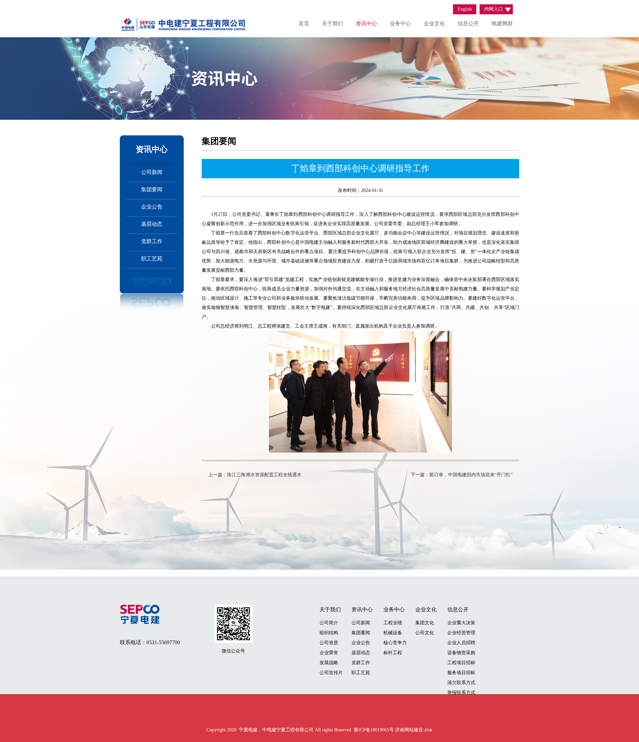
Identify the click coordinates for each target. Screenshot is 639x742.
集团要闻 (151, 189)
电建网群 (502, 23)
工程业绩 (392, 622)
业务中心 (400, 23)
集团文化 (424, 622)
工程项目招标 (461, 662)
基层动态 (151, 224)
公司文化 (424, 632)
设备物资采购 (461, 652)
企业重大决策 (461, 622)
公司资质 (329, 642)
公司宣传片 (331, 672)
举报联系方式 (461, 692)
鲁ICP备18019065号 (374, 729)
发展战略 (329, 662)
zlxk (428, 729)
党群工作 (151, 241)
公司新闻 (151, 172)
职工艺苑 (151, 258)
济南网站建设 (409, 729)
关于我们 (332, 23)
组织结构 (329, 632)
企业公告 (151, 207)
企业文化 (434, 23)
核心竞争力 (395, 642)
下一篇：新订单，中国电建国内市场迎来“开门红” (462, 474)
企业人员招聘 (461, 642)
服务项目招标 (461, 672)
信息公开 (468, 23)
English (465, 9)
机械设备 (392, 632)
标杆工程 (392, 652)
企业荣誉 (329, 652)
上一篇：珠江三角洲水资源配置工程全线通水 (255, 474)
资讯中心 (366, 23)
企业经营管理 (461, 632)
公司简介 (329, 622)
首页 (304, 23)
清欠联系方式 (461, 682)
